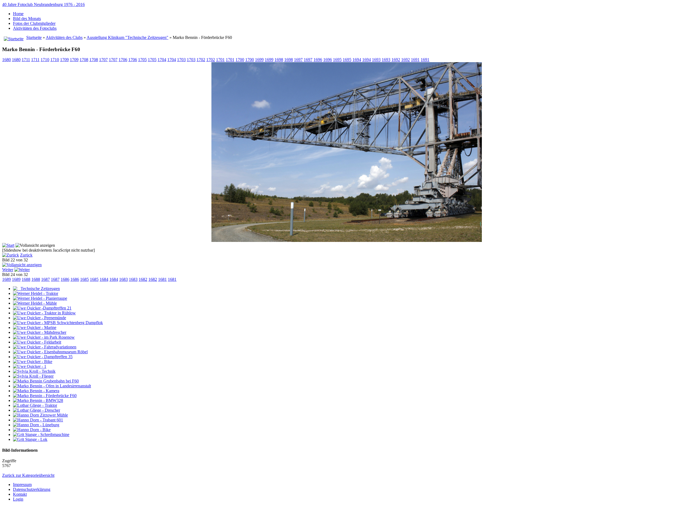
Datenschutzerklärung (31, 489)
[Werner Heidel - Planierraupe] (40, 298)
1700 (240, 59)
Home (18, 13)
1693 (376, 59)
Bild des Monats (27, 18)
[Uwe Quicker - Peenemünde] (39, 317)
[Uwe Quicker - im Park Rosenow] (44, 337)
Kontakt (20, 494)
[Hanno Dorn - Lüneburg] (36, 424)
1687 (45, 279)
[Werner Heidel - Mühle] (35, 303)
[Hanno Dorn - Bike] (32, 429)
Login (18, 499)
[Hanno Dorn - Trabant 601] (38, 420)
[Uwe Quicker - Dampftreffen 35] (43, 356)
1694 (356, 59)
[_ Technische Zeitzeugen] (36, 288)
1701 (220, 59)
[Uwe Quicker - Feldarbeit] (37, 342)
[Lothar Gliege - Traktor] (35, 405)
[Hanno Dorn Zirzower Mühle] (40, 415)
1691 (415, 59)
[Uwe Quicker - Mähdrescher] (39, 332)
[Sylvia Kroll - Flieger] (33, 376)
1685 (84, 279)
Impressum (22, 484)
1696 (317, 59)
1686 (65, 279)
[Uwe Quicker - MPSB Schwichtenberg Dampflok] (58, 322)
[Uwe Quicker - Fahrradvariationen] (44, 347)
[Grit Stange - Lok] (30, 439)
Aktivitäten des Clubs (64, 37)
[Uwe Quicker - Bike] (32, 361)
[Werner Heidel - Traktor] (35, 293)
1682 (143, 279)
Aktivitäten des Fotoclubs (35, 28)
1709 (64, 59)
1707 (103, 59)
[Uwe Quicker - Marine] (34, 327)
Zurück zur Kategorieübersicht (28, 475)
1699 (259, 59)
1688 (26, 279)
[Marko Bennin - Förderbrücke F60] (346, 240)
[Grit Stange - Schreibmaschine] (41, 434)
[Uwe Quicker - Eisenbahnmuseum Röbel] (50, 351)
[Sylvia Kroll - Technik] (34, 371)
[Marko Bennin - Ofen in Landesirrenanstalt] (52, 386)
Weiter (7, 269)
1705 (142, 59)
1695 (337, 59)
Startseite (34, 37)
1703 (181, 59)
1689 (6, 279)
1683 (123, 279)
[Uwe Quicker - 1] (29, 366)
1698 (278, 59)
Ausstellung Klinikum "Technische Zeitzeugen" (127, 37)
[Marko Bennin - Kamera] (36, 390)
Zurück (26, 255)
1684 (104, 279)
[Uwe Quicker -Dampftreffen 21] (42, 308)
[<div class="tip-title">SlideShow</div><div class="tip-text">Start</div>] (8, 245)
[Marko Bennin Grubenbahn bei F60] (46, 381)
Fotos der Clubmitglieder (34, 23)
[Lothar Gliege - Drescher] (36, 410)
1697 (298, 59)
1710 (45, 59)
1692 (395, 59)
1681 (162, 279)
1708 (84, 59)
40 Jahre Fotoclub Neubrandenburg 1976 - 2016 (43, 4)
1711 (26, 59)
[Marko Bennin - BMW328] (38, 400)
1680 (6, 59)
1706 (123, 59)
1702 (201, 59)
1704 (162, 59)
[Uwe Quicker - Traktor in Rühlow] (44, 313)
